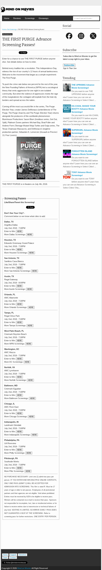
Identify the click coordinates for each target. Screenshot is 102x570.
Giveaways (43, 18)
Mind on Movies (24, 568)
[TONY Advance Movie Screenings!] (67, 178)
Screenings (30, 18)
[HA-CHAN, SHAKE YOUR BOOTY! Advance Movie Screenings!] (67, 112)
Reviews (17, 18)
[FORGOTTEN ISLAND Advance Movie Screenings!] (67, 157)
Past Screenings (7, 34)
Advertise (22, 555)
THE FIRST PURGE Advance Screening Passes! (27, 42)
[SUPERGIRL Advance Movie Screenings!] (67, 136)
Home (6, 18)
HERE (19, 231)
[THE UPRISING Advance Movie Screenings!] (67, 91)
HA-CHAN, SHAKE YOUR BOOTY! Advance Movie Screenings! (83, 109)
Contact (13, 558)
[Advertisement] (33, 192)
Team (5, 558)
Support (13, 555)
